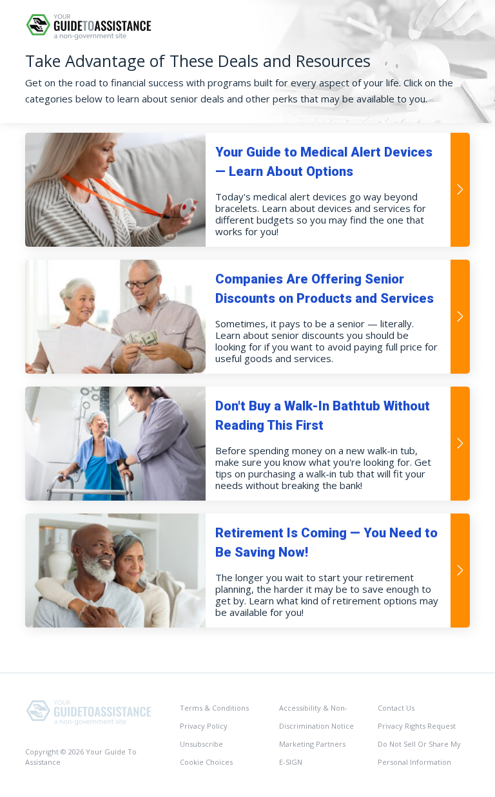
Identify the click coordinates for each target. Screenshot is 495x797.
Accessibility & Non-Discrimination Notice (316, 717)
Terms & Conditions (214, 708)
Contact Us (396, 708)
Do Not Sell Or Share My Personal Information (419, 753)
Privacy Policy (204, 726)
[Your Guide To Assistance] (89, 711)
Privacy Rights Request (417, 726)
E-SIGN (290, 762)
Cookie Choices (206, 762)
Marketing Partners (312, 744)
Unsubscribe (201, 744)
